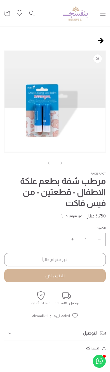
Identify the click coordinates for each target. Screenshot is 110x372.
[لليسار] (61, 163)
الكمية (101, 228)
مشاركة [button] (92, 348)
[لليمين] (49, 163)
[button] (103, 13)
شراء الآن (55, 275)
